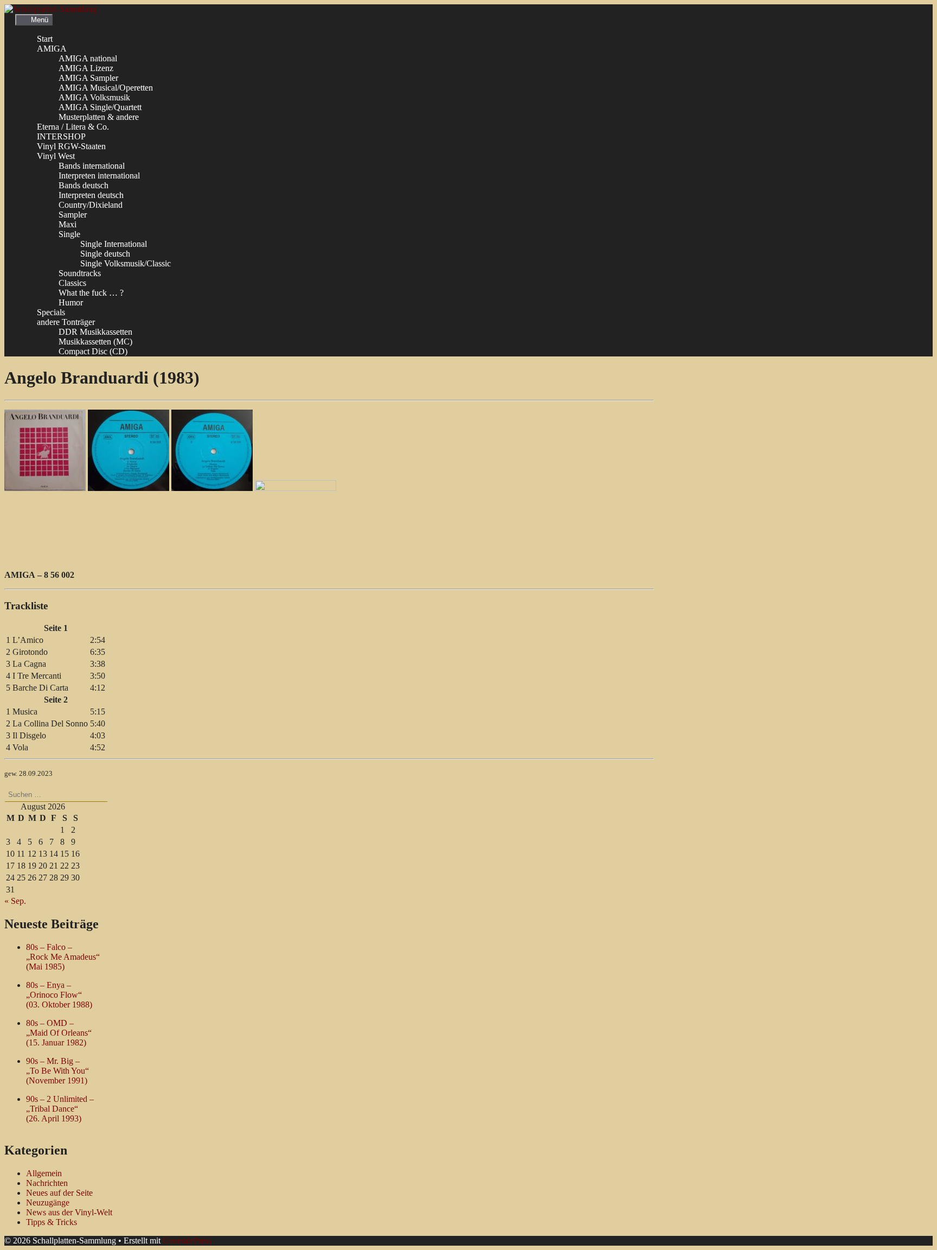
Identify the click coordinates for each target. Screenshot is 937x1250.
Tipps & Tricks (51, 1222)
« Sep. (15, 900)
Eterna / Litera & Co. (73, 126)
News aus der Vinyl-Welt (69, 1212)
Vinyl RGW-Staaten (71, 146)
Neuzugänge (47, 1202)
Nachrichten (47, 1183)
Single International (113, 243)
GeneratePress (187, 1240)
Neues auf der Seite (59, 1192)
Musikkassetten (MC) (95, 341)
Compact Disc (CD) (93, 351)
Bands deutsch (83, 185)
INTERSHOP (61, 136)
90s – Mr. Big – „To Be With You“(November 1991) (57, 1070)
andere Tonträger (66, 322)
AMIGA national (88, 58)
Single (69, 234)
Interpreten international (99, 175)
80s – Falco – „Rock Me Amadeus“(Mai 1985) (63, 956)
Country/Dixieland (91, 204)
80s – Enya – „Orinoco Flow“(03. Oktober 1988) (59, 994)
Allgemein (44, 1173)
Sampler (73, 214)
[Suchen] (119, 794)
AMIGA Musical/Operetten (106, 87)
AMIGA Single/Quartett (100, 107)
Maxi (67, 224)
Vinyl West (56, 156)
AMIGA (52, 48)
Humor (71, 302)
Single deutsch (105, 253)
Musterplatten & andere (99, 117)
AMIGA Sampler (88, 77)
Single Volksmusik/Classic (125, 263)
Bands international (92, 165)
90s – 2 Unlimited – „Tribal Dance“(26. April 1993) (60, 1108)
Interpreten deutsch (91, 195)
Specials (51, 312)
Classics (72, 283)
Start (45, 38)
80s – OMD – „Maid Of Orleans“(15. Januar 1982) (59, 1032)
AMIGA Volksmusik (94, 97)
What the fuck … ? (91, 292)
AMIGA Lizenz (86, 68)
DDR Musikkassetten (95, 331)
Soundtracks (80, 273)
